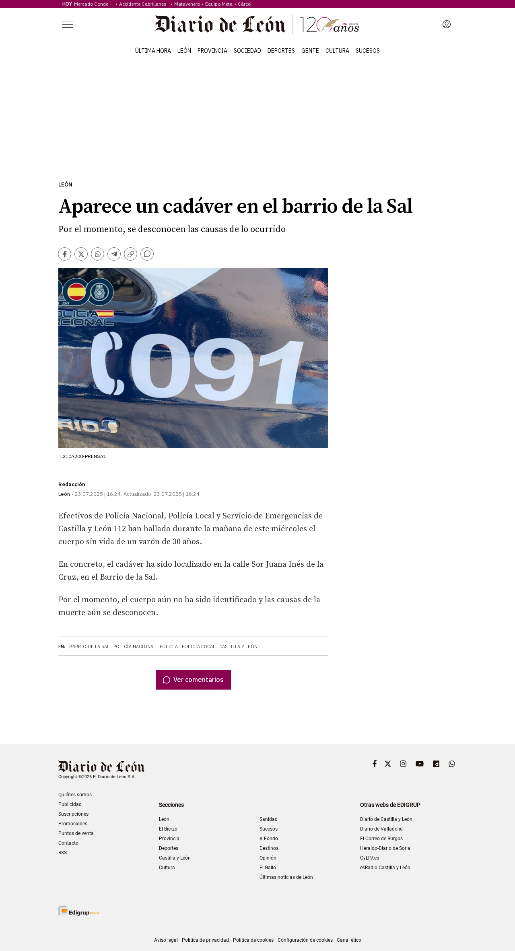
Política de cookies (253, 940)
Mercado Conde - (94, 4)
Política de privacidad (205, 940)
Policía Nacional (134, 646)
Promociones (72, 824)
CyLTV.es (369, 858)
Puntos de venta (76, 833)
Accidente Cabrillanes (144, 4)
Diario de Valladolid (381, 829)
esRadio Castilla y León (385, 867)
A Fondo (269, 838)
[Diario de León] (257, 24)
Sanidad (269, 819)
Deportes (281, 50)
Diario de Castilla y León (386, 819)
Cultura (337, 50)
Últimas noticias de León (286, 877)
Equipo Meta (219, 4)
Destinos (269, 848)
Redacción (71, 484)
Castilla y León (238, 646)
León (184, 50)
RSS (62, 853)
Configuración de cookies (305, 940)
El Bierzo (168, 829)
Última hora (153, 50)
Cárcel (244, 4)
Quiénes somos (75, 795)
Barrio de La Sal (89, 646)
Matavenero (187, 4)
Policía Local (198, 646)
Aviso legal (166, 940)
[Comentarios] (147, 254)
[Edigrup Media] (78, 910)
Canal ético (349, 940)
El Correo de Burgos (381, 838)
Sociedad (247, 50)
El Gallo (268, 867)
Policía (169, 646)
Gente (310, 50)
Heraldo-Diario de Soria (385, 848)
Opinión (268, 858)
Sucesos (368, 50)
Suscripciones (73, 814)
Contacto (68, 843)
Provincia (212, 50)
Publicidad (70, 804)
